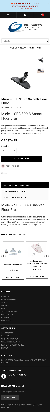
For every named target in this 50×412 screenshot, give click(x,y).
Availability (6, 108)
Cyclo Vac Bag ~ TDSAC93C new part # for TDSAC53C (36, 263)
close (48, 3)
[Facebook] (3, 376)
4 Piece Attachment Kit (13, 265)
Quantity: (5, 146)
